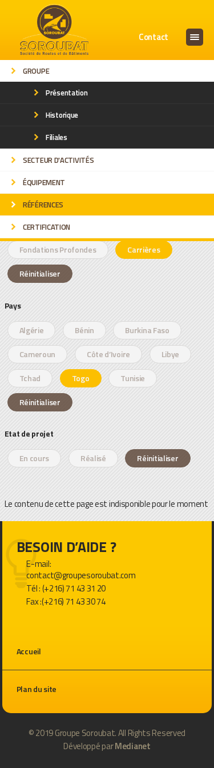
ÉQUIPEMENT (44, 182)
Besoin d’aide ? (66, 547)
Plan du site (36, 689)
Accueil (29, 651)
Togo (81, 378)
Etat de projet (29, 432)
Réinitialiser (39, 273)
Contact (153, 36)
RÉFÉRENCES (43, 204)
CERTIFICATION (46, 227)
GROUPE (36, 71)
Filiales (56, 137)
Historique (62, 115)
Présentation (66, 92)
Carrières (143, 249)
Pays (13, 304)
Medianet (133, 746)
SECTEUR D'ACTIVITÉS (58, 160)
